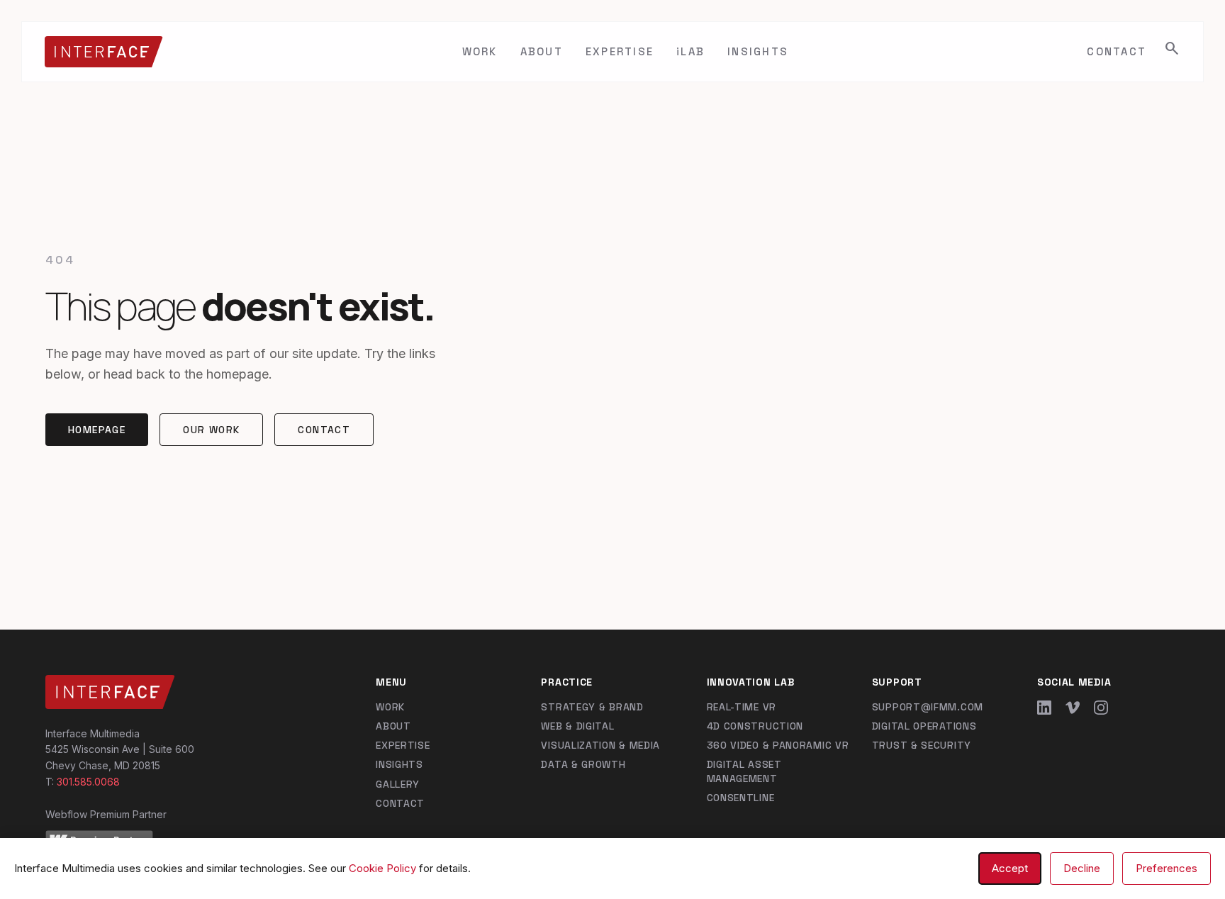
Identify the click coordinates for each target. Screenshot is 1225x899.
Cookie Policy (382, 868)
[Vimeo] (1072, 707)
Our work (211, 429)
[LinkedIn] (1044, 707)
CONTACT (1116, 51)
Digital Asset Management (744, 771)
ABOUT (541, 51)
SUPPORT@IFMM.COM (927, 706)
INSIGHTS (757, 51)
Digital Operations (924, 726)
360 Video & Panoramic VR (778, 745)
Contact (324, 429)
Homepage (96, 429)
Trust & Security (921, 745)
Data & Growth (583, 764)
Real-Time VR (741, 706)
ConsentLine (741, 797)
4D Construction (755, 726)
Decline (1081, 868)
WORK (480, 51)
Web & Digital (577, 726)
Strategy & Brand (592, 706)
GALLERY (398, 784)
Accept (1010, 868)
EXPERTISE (620, 51)
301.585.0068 (88, 782)
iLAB (690, 51)
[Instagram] (1101, 707)
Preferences (1166, 868)
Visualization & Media (600, 745)
